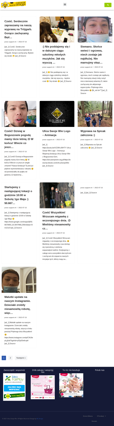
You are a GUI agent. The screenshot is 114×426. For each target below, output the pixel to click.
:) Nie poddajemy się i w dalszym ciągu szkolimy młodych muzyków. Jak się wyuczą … (56, 54)
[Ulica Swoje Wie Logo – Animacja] (57, 114)
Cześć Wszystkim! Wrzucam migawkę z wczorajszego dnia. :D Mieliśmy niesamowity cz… (56, 220)
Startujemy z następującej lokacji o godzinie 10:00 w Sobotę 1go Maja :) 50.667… (18, 195)
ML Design (40, 419)
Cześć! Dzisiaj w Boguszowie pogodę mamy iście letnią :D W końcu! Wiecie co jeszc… (18, 139)
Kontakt (94, 421)
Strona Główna (88, 416)
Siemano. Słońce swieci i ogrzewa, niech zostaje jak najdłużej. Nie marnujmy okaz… (91, 54)
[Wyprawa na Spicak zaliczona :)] (95, 114)
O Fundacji (100, 416)
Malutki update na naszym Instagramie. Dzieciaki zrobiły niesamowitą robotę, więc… (17, 304)
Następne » (21, 358)
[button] (65, 4)
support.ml (12, 42)
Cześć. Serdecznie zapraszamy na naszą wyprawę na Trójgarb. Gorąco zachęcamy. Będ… (18, 29)
